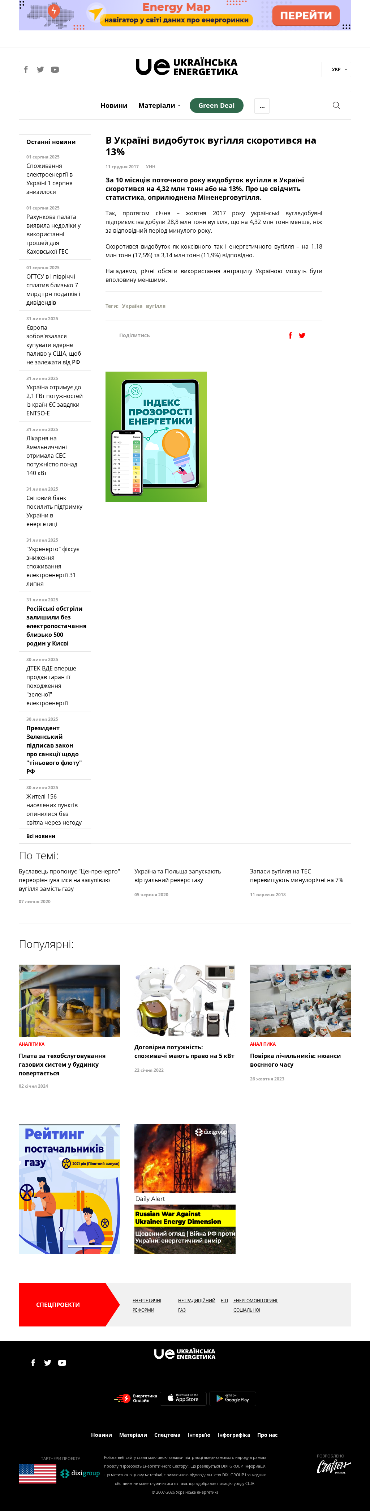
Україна (132, 305)
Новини (114, 105)
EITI (224, 1301)
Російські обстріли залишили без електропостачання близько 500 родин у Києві (56, 626)
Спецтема (167, 1434)
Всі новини (40, 836)
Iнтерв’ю (199, 1434)
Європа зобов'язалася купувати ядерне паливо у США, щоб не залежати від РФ (53, 344)
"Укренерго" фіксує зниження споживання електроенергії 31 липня (52, 566)
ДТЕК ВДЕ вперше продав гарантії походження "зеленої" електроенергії (51, 685)
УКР (336, 69)
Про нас (267, 1434)
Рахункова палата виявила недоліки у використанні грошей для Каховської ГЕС (53, 234)
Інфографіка (234, 1434)
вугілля (155, 305)
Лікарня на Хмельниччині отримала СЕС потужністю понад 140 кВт (51, 455)
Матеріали (156, 105)
